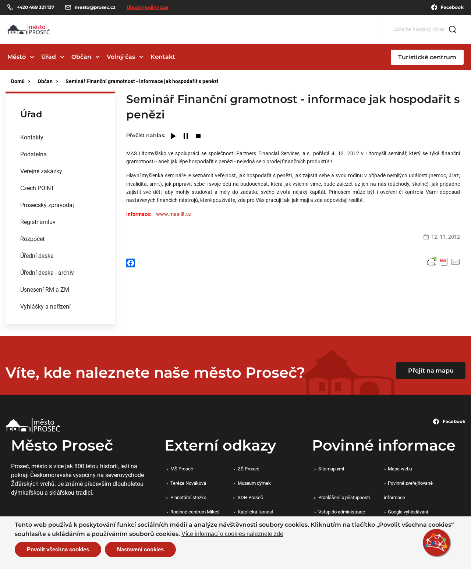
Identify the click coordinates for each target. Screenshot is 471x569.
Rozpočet (32, 238)
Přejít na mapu (431, 370)
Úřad (48, 56)
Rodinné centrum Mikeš (195, 511)
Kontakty (31, 137)
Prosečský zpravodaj (47, 205)
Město (16, 56)
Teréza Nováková (188, 483)
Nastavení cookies (140, 549)
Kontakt (162, 56)
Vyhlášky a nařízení (45, 306)
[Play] (173, 136)
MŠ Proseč (181, 468)
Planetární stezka (188, 497)
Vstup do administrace (341, 511)
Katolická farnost (255, 511)
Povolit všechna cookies (58, 549)
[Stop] (198, 136)
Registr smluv (38, 221)
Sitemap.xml (331, 468)
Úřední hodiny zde (148, 7)
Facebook (452, 7)
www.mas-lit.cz (173, 213)
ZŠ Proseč (248, 468)
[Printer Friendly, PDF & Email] (444, 261)
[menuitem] (60, 137)
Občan (81, 56)
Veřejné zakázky (41, 171)
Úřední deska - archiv (47, 272)
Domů (18, 81)
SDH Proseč (250, 497)
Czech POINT (37, 188)
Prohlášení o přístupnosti (343, 497)
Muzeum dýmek (254, 483)
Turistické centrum (427, 57)
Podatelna (33, 154)
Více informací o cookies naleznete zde (232, 534)
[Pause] (186, 136)
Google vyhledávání (408, 511)
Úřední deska (37, 255)
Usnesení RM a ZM (44, 289)
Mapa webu (400, 468)
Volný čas (121, 56)
